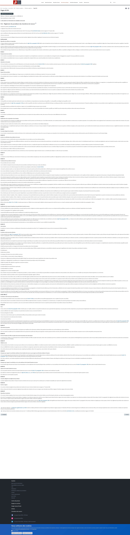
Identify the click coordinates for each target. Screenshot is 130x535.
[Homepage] (1, 8)
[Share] (128, 8)
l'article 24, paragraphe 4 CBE (86, 64)
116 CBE (15, 202)
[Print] (126, 8)
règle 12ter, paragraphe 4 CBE (33, 43)
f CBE (34, 372)
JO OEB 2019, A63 (36, 30)
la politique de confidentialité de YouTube (22, 529)
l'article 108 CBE (40, 166)
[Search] (111, 2)
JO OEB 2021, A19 (45, 33)
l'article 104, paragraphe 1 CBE (14, 308)
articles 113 (11, 202)
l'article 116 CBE (30, 298)
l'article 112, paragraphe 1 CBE (82, 364)
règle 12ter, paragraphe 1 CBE (17, 103)
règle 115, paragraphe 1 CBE (15, 234)
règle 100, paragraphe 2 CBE (95, 46)
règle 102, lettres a (25, 372)
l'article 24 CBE (41, 64)
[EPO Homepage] (17, 2)
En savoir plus (34, 529)
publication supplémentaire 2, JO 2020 (19, 407)
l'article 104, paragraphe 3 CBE (123, 321)
